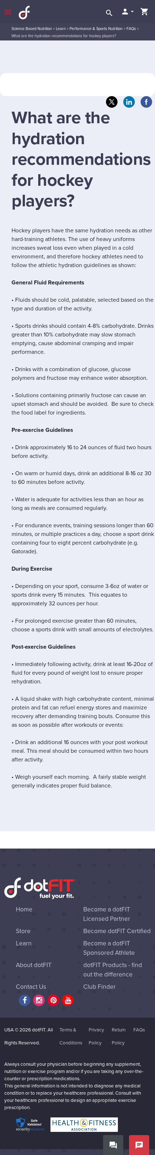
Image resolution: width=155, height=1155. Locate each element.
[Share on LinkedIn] (129, 102)
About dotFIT (34, 965)
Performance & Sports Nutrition (96, 28)
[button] (127, 11)
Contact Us (31, 987)
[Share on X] (112, 102)
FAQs (131, 28)
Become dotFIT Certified (117, 931)
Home (24, 909)
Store (23, 931)
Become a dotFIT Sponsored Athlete (109, 948)
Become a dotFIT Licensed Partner (106, 914)
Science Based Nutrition (32, 28)
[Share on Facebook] (146, 102)
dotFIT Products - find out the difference (112, 969)
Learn (61, 28)
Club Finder (99, 987)
